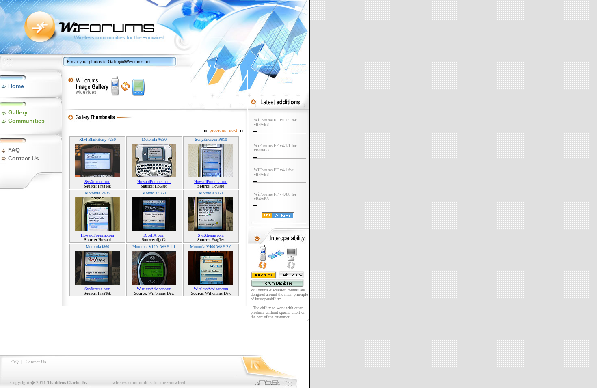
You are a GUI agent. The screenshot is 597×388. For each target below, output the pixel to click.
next (233, 130)
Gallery (18, 112)
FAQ (14, 150)
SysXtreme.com (97, 181)
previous (218, 130)
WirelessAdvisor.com (154, 289)
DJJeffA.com (153, 235)
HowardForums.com (154, 181)
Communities (26, 120)
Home (16, 86)
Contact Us (23, 158)
